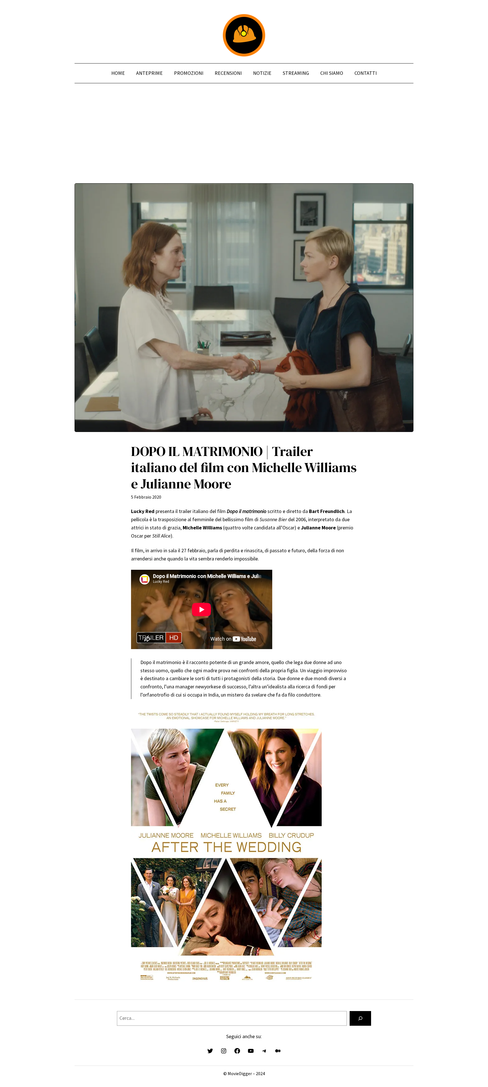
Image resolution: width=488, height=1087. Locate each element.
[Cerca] (360, 1018)
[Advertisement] (244, 143)
